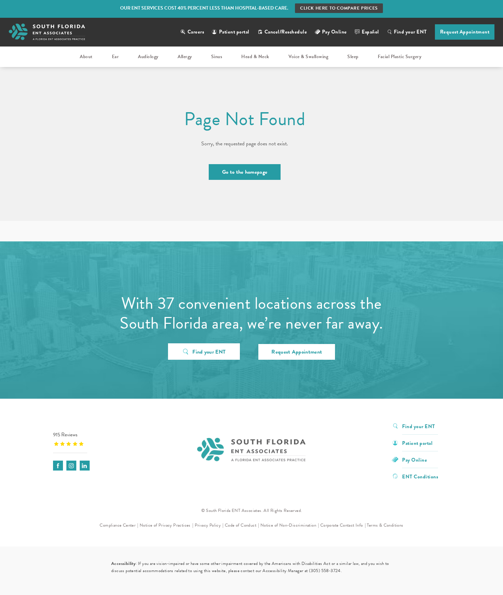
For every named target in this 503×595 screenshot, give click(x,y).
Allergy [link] (185, 56)
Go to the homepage (244, 172)
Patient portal (234, 32)
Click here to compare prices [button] (339, 8)
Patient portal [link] (417, 442)
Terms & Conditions (385, 525)
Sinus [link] (216, 56)
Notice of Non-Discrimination (288, 525)
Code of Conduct (240, 525)
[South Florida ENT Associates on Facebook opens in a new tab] (58, 466)
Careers (196, 32)
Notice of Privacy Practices (165, 525)
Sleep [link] (353, 56)
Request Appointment (465, 32)
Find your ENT (410, 32)
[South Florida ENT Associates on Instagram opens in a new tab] (71, 466)
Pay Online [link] (334, 32)
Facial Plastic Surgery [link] (399, 56)
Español (370, 32)
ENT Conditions (420, 476)
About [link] (86, 56)
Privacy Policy (208, 525)
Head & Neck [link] (255, 56)
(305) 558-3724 (325, 570)
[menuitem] (87, 57)
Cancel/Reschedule (286, 32)
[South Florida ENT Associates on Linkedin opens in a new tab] (85, 466)
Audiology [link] (148, 56)
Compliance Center (118, 525)
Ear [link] (115, 56)
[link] (96, 439)
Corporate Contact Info (341, 525)
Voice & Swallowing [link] (308, 56)
